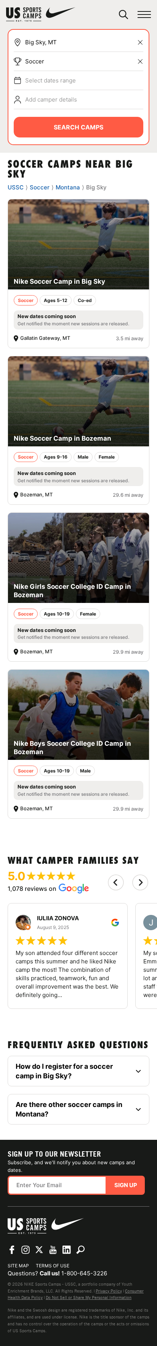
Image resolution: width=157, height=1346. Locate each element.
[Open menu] (144, 14)
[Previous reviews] (116, 882)
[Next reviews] (140, 882)
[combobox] (84, 42)
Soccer (34, 61)
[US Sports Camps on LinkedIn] (66, 1250)
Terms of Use (52, 1265)
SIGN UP (125, 1185)
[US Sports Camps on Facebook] (12, 1250)
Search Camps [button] (78, 127)
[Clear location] (140, 42)
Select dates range (50, 80)
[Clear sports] (140, 61)
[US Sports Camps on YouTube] (53, 1250)
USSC (16, 187)
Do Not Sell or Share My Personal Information (88, 1297)
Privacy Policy (109, 1291)
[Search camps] (80, 1250)
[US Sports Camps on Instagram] (25, 1250)
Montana (68, 187)
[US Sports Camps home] (40, 14)
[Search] (123, 14)
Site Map (18, 1265)
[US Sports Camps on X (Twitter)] (39, 1250)
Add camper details (51, 99)
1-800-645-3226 (84, 1273)
